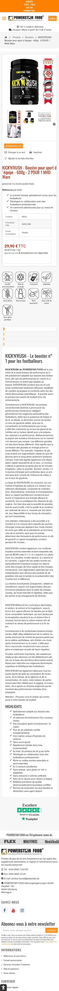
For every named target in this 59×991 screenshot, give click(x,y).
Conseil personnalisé (12, 960)
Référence (7, 189)
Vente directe (9, 973)
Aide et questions (11, 968)
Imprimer (37, 152)
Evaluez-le (14, 145)
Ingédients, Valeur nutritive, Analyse (29, 334)
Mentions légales (10, 987)
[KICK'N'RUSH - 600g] (14, 117)
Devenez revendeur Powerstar (16, 964)
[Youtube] (13, 910)
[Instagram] (22, 910)
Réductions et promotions (14, 955)
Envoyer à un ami (16, 152)
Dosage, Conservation (29, 339)
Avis (29, 344)
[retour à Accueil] (6, 37)
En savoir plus (29, 329)
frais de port (13, 253)
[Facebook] (4, 910)
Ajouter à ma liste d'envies (20, 158)
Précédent (4, 124)
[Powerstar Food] (26, 18)
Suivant (54, 124)
